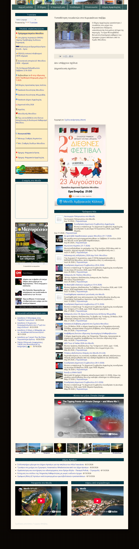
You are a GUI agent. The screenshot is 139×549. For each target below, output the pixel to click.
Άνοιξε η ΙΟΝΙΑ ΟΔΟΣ (73, 372)
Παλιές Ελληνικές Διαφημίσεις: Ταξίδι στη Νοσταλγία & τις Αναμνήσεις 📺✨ (30, 344)
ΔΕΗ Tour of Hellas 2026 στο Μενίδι (79, 343)
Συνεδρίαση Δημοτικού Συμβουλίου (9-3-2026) (83, 382)
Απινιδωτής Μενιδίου (27, 113)
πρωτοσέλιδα (28, 266)
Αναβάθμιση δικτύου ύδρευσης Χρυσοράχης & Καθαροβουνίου (90, 333)
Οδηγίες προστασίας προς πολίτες (32, 85)
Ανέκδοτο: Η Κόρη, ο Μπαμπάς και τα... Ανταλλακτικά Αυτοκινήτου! (31, 331)
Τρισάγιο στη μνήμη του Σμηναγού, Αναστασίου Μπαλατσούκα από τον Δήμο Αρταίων (53, 467)
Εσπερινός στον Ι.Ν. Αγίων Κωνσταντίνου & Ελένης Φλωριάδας (90, 314)
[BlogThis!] (66, 56)
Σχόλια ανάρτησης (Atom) (75, 120)
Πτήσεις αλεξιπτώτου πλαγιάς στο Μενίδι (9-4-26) (84, 353)
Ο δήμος (42, 7)
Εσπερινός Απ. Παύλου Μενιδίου (77, 275)
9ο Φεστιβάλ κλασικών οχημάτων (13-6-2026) (83, 285)
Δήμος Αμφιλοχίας (111, 7)
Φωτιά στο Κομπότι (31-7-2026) (77, 245)
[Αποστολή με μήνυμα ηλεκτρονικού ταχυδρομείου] (64, 56)
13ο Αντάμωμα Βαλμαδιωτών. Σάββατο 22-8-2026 (28, 69)
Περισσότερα (81, 221)
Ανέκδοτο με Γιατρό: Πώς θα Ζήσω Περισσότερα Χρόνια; (31, 338)
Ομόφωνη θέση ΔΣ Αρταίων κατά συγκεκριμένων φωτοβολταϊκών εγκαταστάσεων (51, 476)
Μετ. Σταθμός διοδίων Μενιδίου (31, 143)
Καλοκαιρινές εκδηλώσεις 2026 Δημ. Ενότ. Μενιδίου (85, 255)
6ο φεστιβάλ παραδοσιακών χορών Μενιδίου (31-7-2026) (88, 236)
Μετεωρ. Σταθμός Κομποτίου (30, 138)
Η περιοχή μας (58, 7)
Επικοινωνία (91, 7)
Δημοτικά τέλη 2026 (25, 104)
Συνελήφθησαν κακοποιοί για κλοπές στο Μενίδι (84, 294)
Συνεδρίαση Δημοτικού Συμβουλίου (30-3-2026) (84, 363)
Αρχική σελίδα (26, 7)
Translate (33, 22)
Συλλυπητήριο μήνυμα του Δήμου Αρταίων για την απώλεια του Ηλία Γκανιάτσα (50, 464)
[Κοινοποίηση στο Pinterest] (72, 56)
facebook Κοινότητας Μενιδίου (31, 90)
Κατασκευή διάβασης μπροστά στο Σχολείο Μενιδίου (86, 324)
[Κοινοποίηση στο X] (68, 56)
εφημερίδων (37, 266)
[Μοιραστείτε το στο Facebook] (70, 56)
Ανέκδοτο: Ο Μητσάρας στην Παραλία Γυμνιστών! (29, 319)
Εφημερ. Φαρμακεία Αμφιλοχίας (31, 157)
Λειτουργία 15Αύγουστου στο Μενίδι (79, 216)
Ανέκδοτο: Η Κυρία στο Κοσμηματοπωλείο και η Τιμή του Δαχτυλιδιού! (31, 325)
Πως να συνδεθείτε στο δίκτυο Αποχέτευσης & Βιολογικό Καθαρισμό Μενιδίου (31, 120)
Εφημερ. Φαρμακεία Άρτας (28, 152)
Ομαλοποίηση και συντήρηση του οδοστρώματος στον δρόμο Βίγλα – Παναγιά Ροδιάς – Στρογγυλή (58, 470)
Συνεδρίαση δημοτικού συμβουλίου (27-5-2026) (84, 304)
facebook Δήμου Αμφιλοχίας (30, 99)
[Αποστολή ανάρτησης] (59, 56)
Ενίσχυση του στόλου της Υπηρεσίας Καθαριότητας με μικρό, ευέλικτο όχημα (49, 473)
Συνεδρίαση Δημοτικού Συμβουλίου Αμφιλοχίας (94, 224)
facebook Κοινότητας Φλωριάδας (31, 95)
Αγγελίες (21, 109)
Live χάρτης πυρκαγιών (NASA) (30, 37)
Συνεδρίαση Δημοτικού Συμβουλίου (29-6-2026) (84, 265)
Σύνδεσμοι (75, 7)
